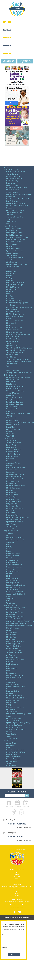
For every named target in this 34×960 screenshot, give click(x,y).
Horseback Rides (12, 309)
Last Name (4, 947)
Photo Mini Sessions (13, 756)
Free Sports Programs (14, 677)
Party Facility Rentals (13, 499)
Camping (9, 280)
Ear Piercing (10, 630)
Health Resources (10, 375)
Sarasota (17, 893)
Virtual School (11, 221)
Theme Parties (11, 526)
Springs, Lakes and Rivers (15, 350)
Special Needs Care (13, 429)
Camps (6, 167)
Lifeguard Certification (14, 695)
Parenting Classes (12, 582)
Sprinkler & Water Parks (14, 352)
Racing (8, 704)
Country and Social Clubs (15, 282)
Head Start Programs (13, 181)
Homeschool (10, 183)
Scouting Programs (13, 589)
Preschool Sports (12, 702)
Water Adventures (12, 370)
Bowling (9, 278)
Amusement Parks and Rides (16, 264)
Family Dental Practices (14, 402)
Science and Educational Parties (17, 517)
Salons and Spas (12, 341)
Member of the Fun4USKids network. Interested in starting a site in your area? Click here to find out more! (17, 887)
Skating (9, 343)
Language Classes (12, 571)
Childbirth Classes (12, 388)
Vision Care (10, 433)
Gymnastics (10, 682)
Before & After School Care (16, 172)
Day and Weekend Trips (14, 284)
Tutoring (9, 219)
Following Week (22, 827)
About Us (17, 878)
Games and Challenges (14, 300)
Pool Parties (10, 513)
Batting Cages (11, 273)
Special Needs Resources (15, 251)
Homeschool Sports (13, 689)
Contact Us (17, 880)
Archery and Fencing (13, 657)
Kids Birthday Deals (13, 488)
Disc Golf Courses (12, 287)
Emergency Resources (14, 228)
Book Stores (10, 614)
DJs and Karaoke (12, 470)
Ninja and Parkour (12, 700)
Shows (8, 763)
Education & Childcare (11, 169)
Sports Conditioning (13, 720)
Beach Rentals (11, 610)
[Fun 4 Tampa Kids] (17, 9)
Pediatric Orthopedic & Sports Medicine (20, 422)
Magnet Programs (12, 190)
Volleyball (9, 731)
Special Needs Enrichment (15, 594)
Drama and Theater (13, 553)
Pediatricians (10, 427)
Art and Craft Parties (13, 442)
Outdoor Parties (11, 497)
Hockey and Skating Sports (15, 686)
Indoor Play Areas (12, 312)
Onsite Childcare (12, 192)
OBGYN (9, 411)
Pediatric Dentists (12, 420)
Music (8, 576)
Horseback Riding (12, 691)
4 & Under (9, 533)
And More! (17, 895)
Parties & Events (9, 438)
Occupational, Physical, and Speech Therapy (19, 414)
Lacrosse (9, 693)
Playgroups (10, 246)
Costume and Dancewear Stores (17, 623)
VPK (7, 223)
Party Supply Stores (13, 506)
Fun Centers (10, 298)
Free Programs (11, 562)
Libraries (9, 318)
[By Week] (17, 803)
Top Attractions (11, 363)
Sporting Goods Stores (14, 646)
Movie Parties (11, 492)
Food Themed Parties (14, 476)
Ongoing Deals (11, 754)
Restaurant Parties (12, 515)
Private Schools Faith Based (16, 203)
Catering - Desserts (13, 454)
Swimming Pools (12, 354)
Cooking (9, 546)
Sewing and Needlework (14, 592)
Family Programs (12, 560)
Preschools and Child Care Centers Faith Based (18, 195)
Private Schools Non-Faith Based (17, 205)
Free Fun (9, 296)
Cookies (9, 465)
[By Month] (9, 803)
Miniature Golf (11, 323)
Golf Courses (11, 305)
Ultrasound (10, 431)
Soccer (8, 716)
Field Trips (9, 291)
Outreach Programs (13, 580)
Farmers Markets (12, 632)
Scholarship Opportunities (15, 210)
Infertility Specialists (13, 406)
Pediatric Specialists (13, 424)
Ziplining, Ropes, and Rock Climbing (19, 372)
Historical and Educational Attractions (19, 307)
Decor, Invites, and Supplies (16, 467)
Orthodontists (11, 418)
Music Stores (10, 639)
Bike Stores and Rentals (14, 612)
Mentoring (9, 573)
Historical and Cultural (14, 564)
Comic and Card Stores (14, 619)
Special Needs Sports (14, 718)
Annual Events (11, 743)
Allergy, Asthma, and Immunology (18, 377)
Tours (8, 366)
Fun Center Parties (13, 481)
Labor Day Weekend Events (16, 752)
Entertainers (10, 472)
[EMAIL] (21, 812)
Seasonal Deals (11, 761)
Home (17, 872)
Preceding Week (11, 820)
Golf (7, 680)
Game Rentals (11, 483)
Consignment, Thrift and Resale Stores (20, 621)
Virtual (8, 601)
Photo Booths (11, 510)
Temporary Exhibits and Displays (17, 359)
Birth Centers (11, 382)
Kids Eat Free (11, 637)
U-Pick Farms (11, 765)
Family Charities (11, 230)
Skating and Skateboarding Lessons (19, 713)
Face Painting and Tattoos (15, 474)
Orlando (17, 891)
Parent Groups (11, 244)
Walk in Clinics (11, 436)
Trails (8, 368)
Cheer (8, 666)
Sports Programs (10, 655)
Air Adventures (11, 262)
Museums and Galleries (14, 327)
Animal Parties (11, 440)
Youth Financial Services (14, 257)
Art (7, 535)
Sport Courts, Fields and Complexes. (19, 348)
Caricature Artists (12, 452)
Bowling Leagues (12, 664)
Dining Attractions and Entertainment (19, 625)
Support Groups (12, 253)
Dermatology (10, 395)
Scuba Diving (10, 709)
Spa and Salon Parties (14, 519)
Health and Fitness (12, 684)
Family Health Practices (14, 404)
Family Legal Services (14, 232)
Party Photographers (13, 501)
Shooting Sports (12, 711)
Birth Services (11, 384)
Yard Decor (10, 528)
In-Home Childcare (12, 185)
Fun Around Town (10, 260)
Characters (10, 458)
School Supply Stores (13, 644)
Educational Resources (14, 178)
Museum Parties (12, 494)
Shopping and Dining (11, 605)
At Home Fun (11, 271)
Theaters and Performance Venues (18, 361)
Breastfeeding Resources (15, 386)
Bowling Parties (11, 447)
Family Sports (11, 673)
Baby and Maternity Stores (15, 607)
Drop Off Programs (13, 176)
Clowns (8, 461)
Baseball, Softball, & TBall (15, 659)
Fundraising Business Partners (17, 237)
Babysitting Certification (14, 537)
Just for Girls (10, 569)
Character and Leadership (15, 540)
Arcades (9, 269)
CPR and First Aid (12, 393)
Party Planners (11, 503)
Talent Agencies (11, 255)
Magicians (9, 490)
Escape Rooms (11, 289)
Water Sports (11, 734)
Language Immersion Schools (16, 187)
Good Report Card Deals (15, 750)
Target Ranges (11, 357)
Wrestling (9, 736)
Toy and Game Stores (14, 653)
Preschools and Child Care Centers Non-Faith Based (18, 200)
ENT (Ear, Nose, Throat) (14, 397)
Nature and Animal (12, 578)
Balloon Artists (11, 445)
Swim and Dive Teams (14, 725)
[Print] (13, 812)
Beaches (9, 275)
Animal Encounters (13, 266)
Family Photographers (14, 235)
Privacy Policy (17, 876)
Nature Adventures (13, 330)
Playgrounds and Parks (14, 332)
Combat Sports (11, 668)
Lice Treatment (11, 409)
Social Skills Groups (13, 248)
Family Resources (10, 226)
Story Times (10, 598)
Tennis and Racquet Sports (15, 729)
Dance (8, 551)
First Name (4, 941)
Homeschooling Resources (15, 239)
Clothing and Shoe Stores (15, 616)
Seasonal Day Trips (13, 759)
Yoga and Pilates (12, 738)
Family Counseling (12, 400)
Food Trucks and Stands (14, 479)
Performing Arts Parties (14, 508)
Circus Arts (10, 542)
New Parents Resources (14, 241)
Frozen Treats (11, 634)
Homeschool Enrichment (14, 567)
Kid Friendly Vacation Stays (15, 314)
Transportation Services (14, 217)
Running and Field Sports (15, 707)
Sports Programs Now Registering (18, 722)
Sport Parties (11, 524)
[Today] (25, 803)
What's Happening (10, 741)
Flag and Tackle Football (14, 675)
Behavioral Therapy (13, 379)
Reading (9, 208)
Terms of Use (17, 874)
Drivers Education (12, 555)
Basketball (10, 662)
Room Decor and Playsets (15, 641)
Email (3, 934)
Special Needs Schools (14, 212)
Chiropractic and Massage (15, 391)
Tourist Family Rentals (14, 650)
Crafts (8, 549)
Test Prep (9, 214)
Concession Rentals (13, 463)
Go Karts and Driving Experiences (18, 303)
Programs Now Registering (15, 585)
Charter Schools (12, 174)
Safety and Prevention (14, 587)
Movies (8, 325)
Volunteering (10, 603)
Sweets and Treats (12, 648)
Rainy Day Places (12, 336)
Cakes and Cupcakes (13, 449)
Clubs (8, 544)
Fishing (8, 293)
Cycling (8, 671)
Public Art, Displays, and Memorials (18, 334)
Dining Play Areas (12, 628)
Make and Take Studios (14, 321)
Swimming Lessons (13, 727)
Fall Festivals (10, 745)
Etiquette (9, 558)
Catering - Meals (12, 456)
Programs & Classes (11, 531)
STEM (8, 596)
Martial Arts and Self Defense (16, 698)
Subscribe (13, 955)
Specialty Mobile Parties (14, 522)
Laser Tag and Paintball (14, 316)
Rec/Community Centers (15, 339)
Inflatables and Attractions (15, 485)
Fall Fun (9, 747)
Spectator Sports (12, 345)
